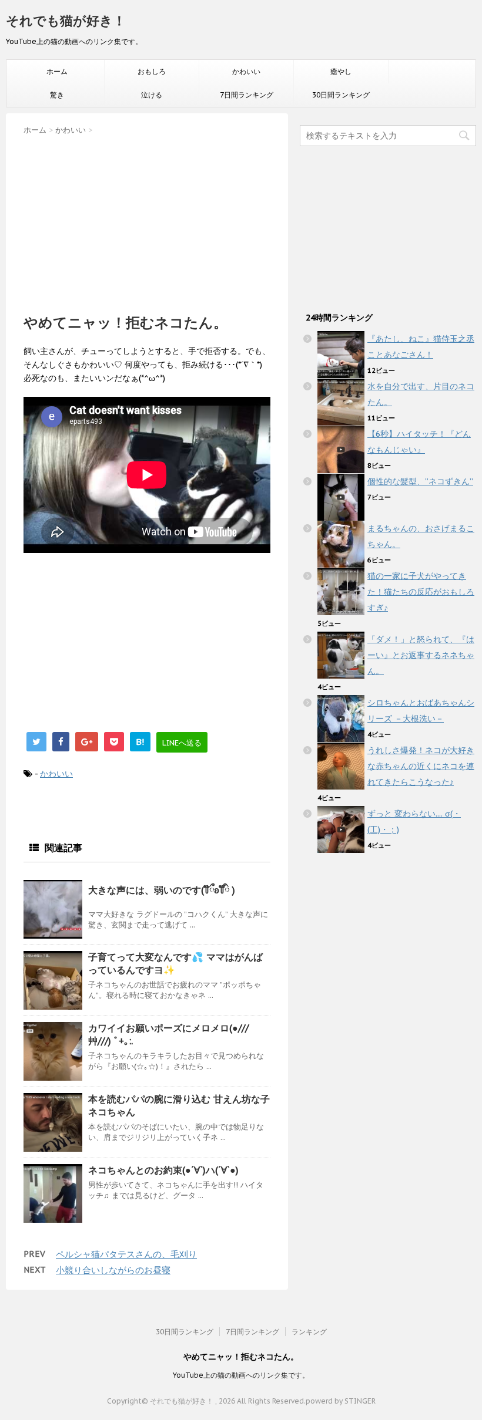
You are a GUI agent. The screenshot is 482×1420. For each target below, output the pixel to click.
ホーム (57, 71)
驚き (57, 94)
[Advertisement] (147, 221)
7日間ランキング (246, 94)
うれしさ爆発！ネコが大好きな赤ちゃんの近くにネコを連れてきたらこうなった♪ (420, 766)
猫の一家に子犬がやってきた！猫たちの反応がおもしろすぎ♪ (420, 592)
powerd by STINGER (341, 1401)
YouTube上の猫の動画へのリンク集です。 (241, 1375)
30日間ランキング (341, 94)
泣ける (151, 94)
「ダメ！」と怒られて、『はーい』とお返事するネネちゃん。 (420, 655)
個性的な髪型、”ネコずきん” (420, 481)
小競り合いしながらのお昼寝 (113, 1270)
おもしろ (152, 71)
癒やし (341, 71)
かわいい (246, 71)
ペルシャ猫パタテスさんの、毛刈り (126, 1254)
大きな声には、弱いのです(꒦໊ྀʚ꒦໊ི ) (161, 890)
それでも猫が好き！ (66, 20)
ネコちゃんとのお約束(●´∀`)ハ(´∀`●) (163, 1170)
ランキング (309, 1331)
